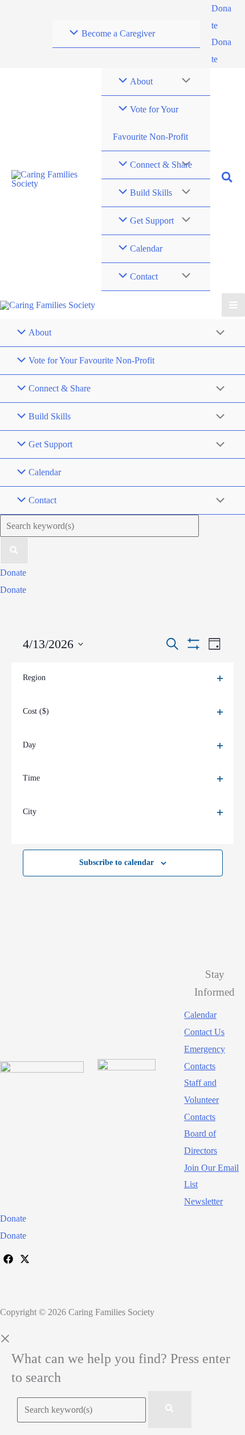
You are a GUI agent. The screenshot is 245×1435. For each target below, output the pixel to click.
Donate (13, 590)
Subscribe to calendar (116, 862)
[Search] (14, 550)
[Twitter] (25, 1259)
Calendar (200, 1015)
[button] (222, 17)
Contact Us (204, 1032)
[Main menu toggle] (233, 305)
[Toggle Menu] (183, 81)
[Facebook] (8, 1259)
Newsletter (203, 1202)
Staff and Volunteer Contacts (201, 1100)
